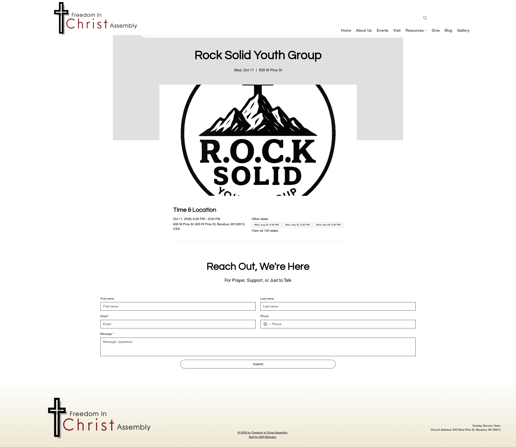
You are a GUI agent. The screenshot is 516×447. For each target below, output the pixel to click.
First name (107, 298)
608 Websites (267, 437)
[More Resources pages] (426, 30)
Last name (267, 298)
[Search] (425, 18)
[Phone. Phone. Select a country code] (267, 324)
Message (107, 333)
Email (104, 316)
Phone (264, 316)
